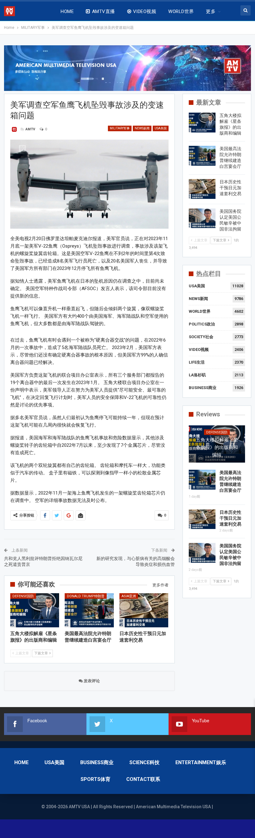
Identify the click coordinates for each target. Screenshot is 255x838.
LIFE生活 (197, 362)
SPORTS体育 (95, 779)
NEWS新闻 (142, 128)
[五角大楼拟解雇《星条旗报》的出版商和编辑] (34, 610)
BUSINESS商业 (202, 387)
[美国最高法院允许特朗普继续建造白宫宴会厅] (89, 610)
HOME (67, 11)
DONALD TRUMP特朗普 (85, 596)
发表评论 (91, 681)
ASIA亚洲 (129, 596)
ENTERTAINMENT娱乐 (200, 762)
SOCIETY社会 (201, 336)
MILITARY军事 (120, 128)
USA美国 (161, 128)
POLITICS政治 (202, 324)
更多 (211, 11)
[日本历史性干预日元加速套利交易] (144, 610)
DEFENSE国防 (23, 596)
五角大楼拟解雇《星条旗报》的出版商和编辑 (217, 447)
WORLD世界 (181, 11)
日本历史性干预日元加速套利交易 (230, 187)
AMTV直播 (103, 11)
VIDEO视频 (144, 11)
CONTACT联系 (143, 779)
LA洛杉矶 (197, 375)
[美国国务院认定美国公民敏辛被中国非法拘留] (202, 218)
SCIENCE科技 (144, 762)
